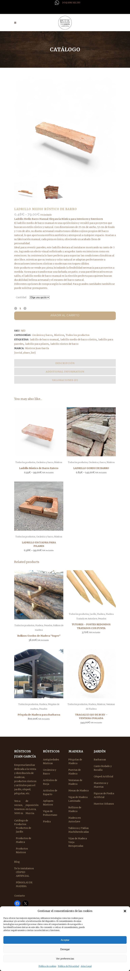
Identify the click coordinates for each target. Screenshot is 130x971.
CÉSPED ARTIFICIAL (22, 874)
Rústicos (59, 335)
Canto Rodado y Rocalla (103, 768)
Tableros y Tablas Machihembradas (78, 830)
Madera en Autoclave (74, 819)
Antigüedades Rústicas (51, 761)
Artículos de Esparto (50, 792)
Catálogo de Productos (21, 822)
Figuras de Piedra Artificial (104, 795)
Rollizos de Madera (74, 809)
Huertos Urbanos (104, 803)
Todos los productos (78, 335)
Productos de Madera (23, 840)
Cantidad (21, 297)
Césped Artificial (103, 776)
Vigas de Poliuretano (50, 813)
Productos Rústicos (22, 850)
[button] (125, 911)
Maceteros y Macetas (101, 785)
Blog (17, 861)
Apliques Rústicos (48, 802)
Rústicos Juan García (37, 348)
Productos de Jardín (23, 829)
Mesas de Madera (78, 790)
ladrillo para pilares (37, 343)
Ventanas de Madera (75, 782)
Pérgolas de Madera (75, 761)
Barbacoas (100, 759)
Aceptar (65, 939)
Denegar (65, 949)
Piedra (47, 821)
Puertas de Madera (74, 771)
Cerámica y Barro (49, 771)
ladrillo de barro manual (44, 339)
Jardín (93, 614)
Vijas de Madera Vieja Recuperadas (77, 842)
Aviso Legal (86, 966)
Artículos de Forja (50, 782)
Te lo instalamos (24, 868)
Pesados (48, 625)
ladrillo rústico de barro (64, 343)
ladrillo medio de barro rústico (78, 339)
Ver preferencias (65, 958)
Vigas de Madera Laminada (78, 799)
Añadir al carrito (65, 315)
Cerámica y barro (42, 335)
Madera (39, 625)
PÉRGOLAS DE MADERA (24, 884)
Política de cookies (47, 966)
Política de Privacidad (68, 966)
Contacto (19, 895)
